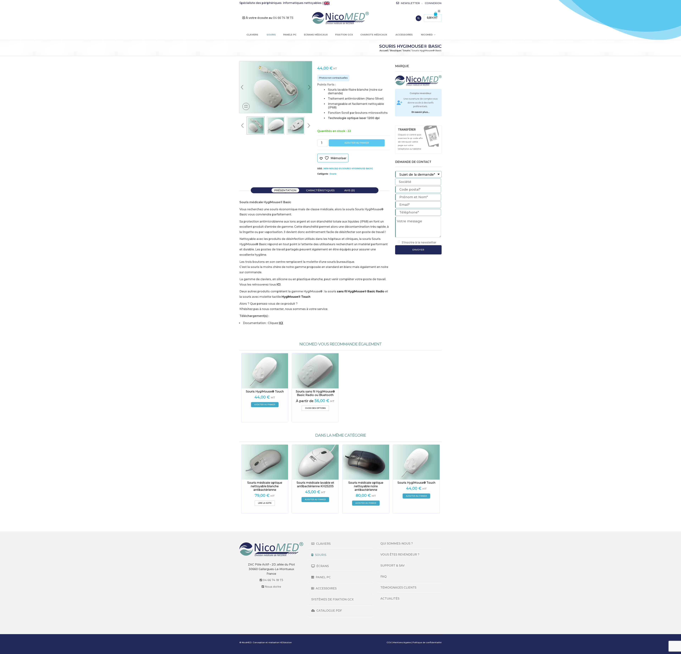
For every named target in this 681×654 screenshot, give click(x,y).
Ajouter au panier (356, 142)
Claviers (252, 34)
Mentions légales (402, 642)
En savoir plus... (420, 112)
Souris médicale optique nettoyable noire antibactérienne (365, 486)
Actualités (389, 598)
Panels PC (290, 34)
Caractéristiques (320, 190)
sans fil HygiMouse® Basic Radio (360, 291)
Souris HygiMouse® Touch (265, 391)
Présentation (285, 190)
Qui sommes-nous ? (396, 543)
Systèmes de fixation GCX (332, 599)
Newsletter (410, 3)
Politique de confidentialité (427, 642)
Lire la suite (265, 503)
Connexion (433, 3)
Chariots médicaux (373, 34)
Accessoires (404, 34)
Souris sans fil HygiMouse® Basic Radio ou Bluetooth (315, 393)
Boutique (395, 50)
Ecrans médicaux (316, 34)
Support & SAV (392, 565)
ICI (279, 284)
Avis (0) (349, 190)
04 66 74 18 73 (272, 580)
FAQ (383, 576)
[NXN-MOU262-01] (275, 87)
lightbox (246, 106)
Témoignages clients (398, 587)
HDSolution (286, 642)
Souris (271, 34)
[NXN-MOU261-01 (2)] (276, 125)
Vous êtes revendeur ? (399, 554)
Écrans (322, 566)
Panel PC (323, 577)
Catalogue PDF (329, 610)
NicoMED (427, 34)
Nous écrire (272, 586)
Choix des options (315, 408)
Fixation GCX (344, 34)
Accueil (384, 50)
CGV (389, 642)
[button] (265, 404)
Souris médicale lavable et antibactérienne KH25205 (315, 484)
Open (431, 136)
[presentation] (242, 87)
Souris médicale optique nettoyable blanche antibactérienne (264, 486)
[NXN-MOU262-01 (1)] (296, 125)
